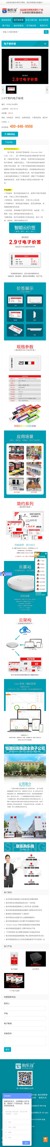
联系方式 (44, 26)
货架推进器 (6, 20)
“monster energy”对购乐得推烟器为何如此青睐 (23, 925)
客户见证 (6, 26)
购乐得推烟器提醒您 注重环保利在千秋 (20, 928)
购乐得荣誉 (44, 20)
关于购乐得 (31, 26)
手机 (6, 1013)
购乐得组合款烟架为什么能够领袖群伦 (20, 917)
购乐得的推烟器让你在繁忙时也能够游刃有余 (23, 921)
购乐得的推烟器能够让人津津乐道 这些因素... (23, 906)
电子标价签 (19, 20)
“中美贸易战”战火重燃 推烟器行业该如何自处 (23, 932)
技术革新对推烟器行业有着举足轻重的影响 (22, 899)
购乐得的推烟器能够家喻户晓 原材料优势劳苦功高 (25, 936)
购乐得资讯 (19, 26)
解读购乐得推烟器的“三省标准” (17, 914)
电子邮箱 (8, 1023)
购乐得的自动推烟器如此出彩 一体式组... (21, 903)
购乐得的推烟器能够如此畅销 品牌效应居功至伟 (24, 910)
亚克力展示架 (31, 20)
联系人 (7, 1003)
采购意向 (8, 1033)
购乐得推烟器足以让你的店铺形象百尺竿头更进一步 (25, 939)
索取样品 (10, 134)
